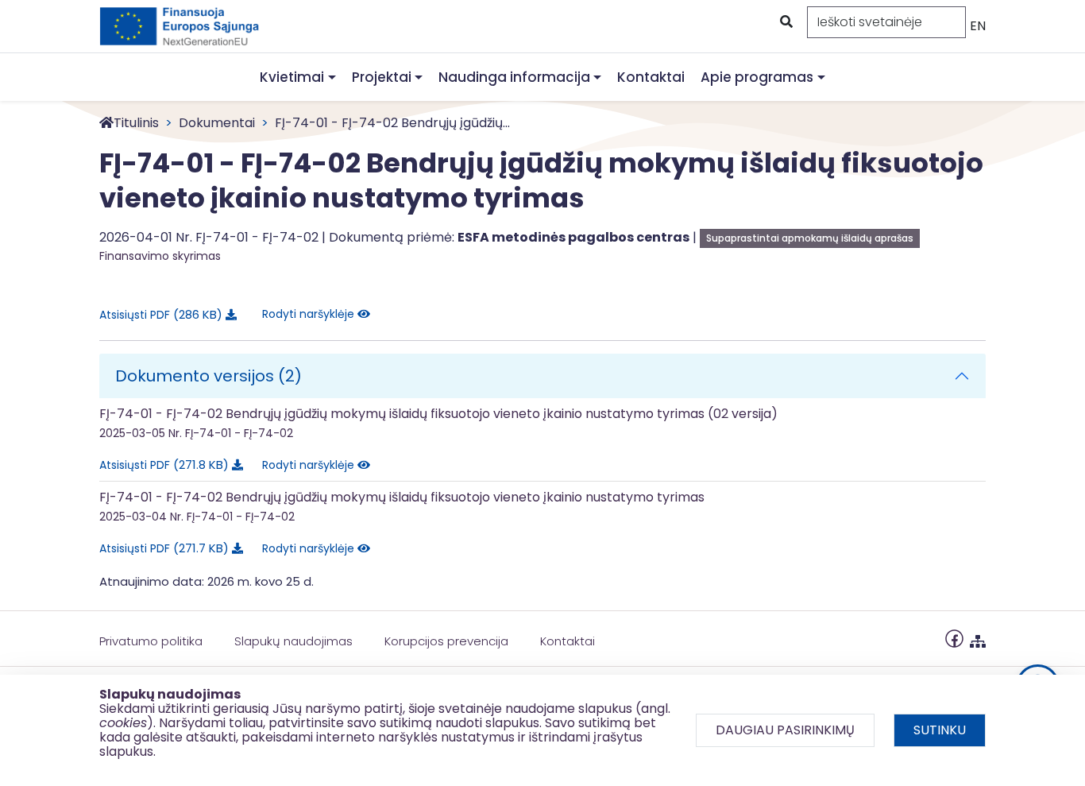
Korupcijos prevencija (446, 641)
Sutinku (939, 730)
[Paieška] (785, 22)
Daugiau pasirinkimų (785, 730)
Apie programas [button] (757, 77)
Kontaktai (651, 77)
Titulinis (136, 123)
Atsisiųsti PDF (158, 314)
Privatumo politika (151, 641)
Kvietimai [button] (292, 77)
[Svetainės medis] (978, 638)
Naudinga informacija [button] (514, 77)
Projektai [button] (381, 77)
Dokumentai (217, 123)
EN (978, 26)
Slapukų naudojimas (293, 641)
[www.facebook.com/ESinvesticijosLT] (954, 638)
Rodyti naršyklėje (309, 314)
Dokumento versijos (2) (208, 376)
